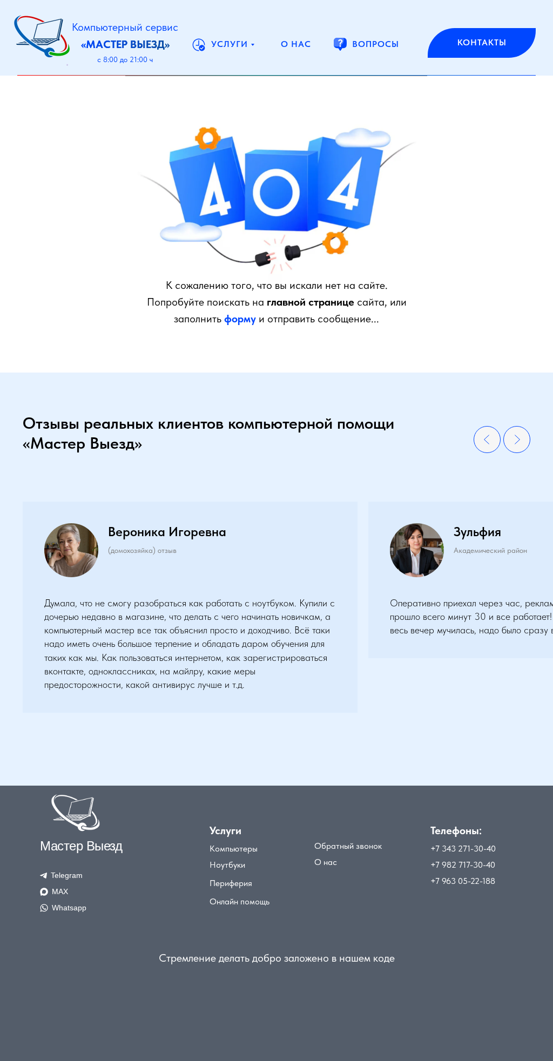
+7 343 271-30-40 (463, 848)
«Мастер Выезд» (125, 44)
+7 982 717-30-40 (462, 865)
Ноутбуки (227, 865)
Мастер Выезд (81, 846)
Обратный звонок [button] (348, 846)
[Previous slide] (487, 439)
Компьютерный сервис (125, 27)
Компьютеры (234, 848)
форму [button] (240, 318)
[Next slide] (516, 439)
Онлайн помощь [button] (239, 901)
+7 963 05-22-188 (462, 881)
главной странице (310, 301)
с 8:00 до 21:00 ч (125, 59)
